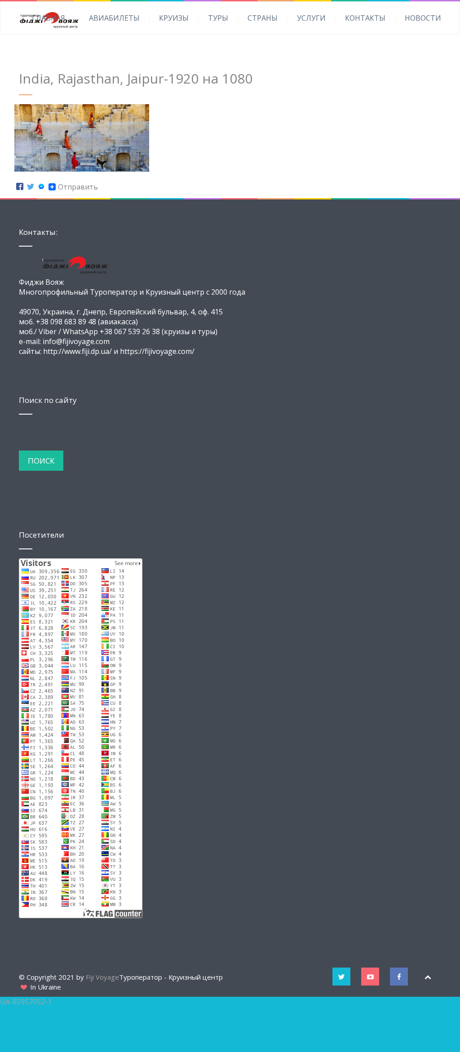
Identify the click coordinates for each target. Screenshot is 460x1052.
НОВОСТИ (423, 18)
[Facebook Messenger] (41, 187)
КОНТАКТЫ (365, 18)
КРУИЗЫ (174, 18)
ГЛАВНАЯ (48, 18)
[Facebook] (19, 187)
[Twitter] (30, 187)
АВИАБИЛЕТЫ (114, 18)
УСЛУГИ (311, 18)
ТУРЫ (218, 18)
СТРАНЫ (263, 18)
